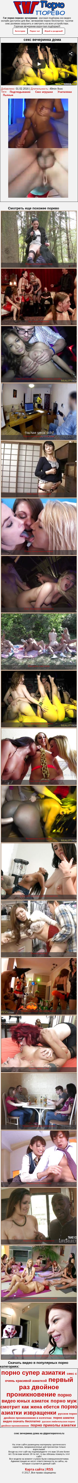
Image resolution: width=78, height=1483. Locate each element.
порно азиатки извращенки (39, 1410)
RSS (49, 1469)
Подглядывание (20, 91)
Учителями (65, 91)
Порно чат (35, 31)
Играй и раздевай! (54, 31)
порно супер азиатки (33, 1372)
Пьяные (8, 95)
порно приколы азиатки (53, 1425)
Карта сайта (34, 1469)
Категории (20, 31)
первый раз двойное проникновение (39, 1387)
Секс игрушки (44, 91)
